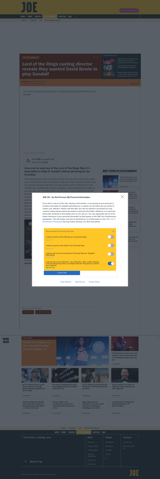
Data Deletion (65, 282)
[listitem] (80, 231)
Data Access (80, 282)
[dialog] (80, 240)
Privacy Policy (94, 282)
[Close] (123, 197)
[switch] (111, 237)
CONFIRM (62, 273)
